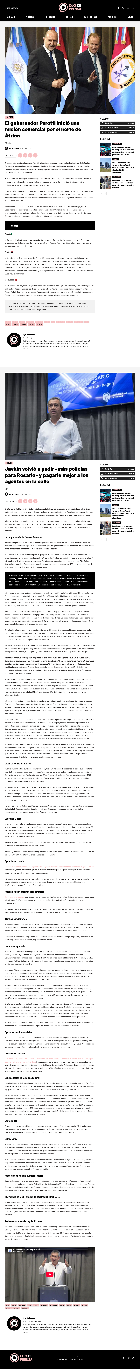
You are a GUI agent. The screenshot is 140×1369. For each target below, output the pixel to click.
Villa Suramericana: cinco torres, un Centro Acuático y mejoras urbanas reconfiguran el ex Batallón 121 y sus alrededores (123, 167)
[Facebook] (118, 7)
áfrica (8, 322)
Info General (117, 144)
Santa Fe (31, 324)
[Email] (35, 155)
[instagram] (27, 352)
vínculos (39, 324)
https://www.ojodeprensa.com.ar (32, 338)
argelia (22, 322)
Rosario (115, 159)
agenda (15, 322)
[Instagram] (123, 7)
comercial (30, 322)
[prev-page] (101, 193)
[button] (132, 7)
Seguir (131, 128)
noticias (15, 324)
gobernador (60, 322)
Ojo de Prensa (14, 148)
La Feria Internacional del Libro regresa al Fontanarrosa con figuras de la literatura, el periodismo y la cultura (123, 151)
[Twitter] (128, 7)
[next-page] (105, 193)
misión (86, 322)
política (23, 324)
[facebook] (24, 352)
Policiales (116, 177)
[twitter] (30, 352)
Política (9, 117)
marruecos (78, 322)
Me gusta (131, 123)
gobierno (69, 322)
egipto (47, 322)
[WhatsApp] (30, 155)
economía (39, 322)
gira (53, 322)
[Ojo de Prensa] (7, 148)
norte (8, 324)
